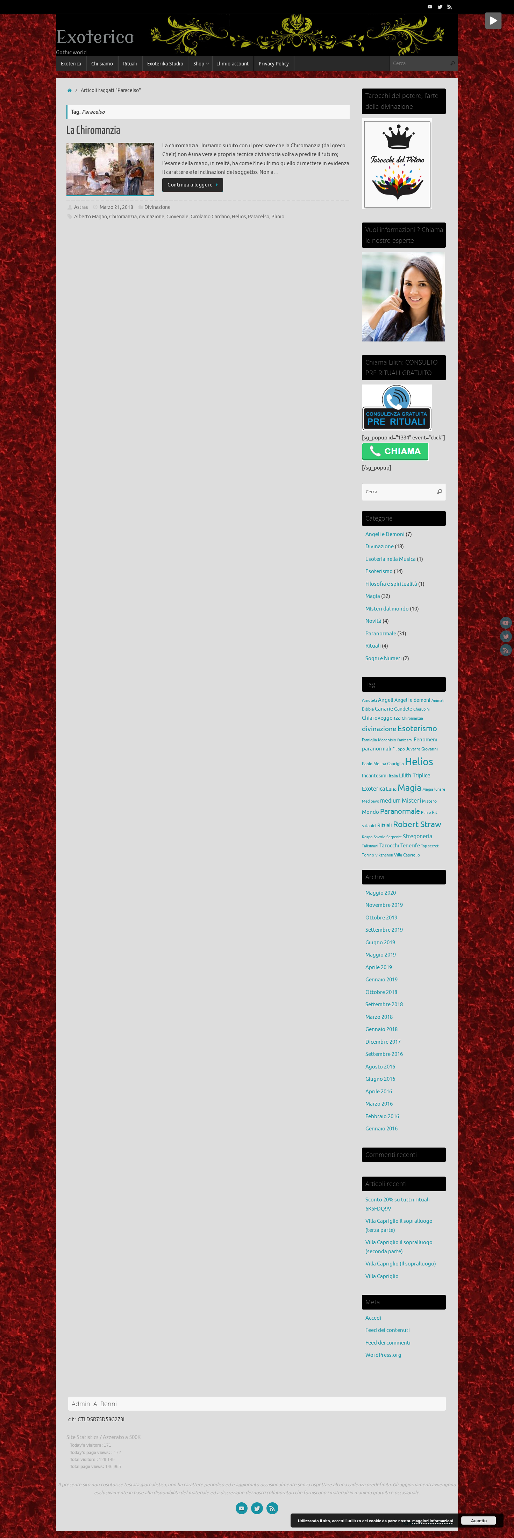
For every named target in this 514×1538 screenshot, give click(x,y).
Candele (403, 709)
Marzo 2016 (379, 1104)
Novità (373, 621)
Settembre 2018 (384, 1004)
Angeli (385, 700)
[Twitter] (440, 7)
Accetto (479, 1520)
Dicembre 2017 (383, 1042)
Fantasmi (405, 740)
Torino (368, 855)
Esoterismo (379, 571)
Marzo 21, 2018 (116, 207)
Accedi (373, 1318)
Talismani (370, 846)
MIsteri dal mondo (387, 609)
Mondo (370, 812)
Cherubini (421, 709)
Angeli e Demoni (385, 534)
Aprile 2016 (378, 1091)
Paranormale (380, 633)
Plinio (277, 217)
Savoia (379, 837)
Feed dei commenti (388, 1343)
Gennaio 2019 (381, 979)
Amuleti (369, 700)
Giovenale (177, 217)
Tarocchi (389, 845)
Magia (372, 596)
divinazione (151, 217)
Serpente (394, 837)
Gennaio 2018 (381, 1029)
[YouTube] (430, 7)
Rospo (367, 837)
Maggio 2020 (380, 893)
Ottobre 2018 (381, 992)
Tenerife (410, 845)
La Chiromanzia (93, 130)
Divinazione (157, 207)
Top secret (429, 846)
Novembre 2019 (384, 905)
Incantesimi (375, 776)
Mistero (429, 801)
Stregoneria (417, 836)
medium (390, 800)
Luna (391, 789)
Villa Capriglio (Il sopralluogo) (400, 1264)
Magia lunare (433, 789)
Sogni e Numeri (383, 658)
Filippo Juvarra (406, 749)
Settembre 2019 (384, 930)
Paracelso (258, 217)
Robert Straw (417, 824)
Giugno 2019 (380, 942)
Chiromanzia (123, 217)
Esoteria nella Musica (390, 559)
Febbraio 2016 (382, 1116)
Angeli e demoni (412, 700)
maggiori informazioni (432, 1520)
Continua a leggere (190, 185)
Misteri (411, 800)
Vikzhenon (384, 855)
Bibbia (368, 709)
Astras (81, 207)
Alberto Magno (90, 217)
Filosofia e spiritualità (391, 584)
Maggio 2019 (380, 955)
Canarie (384, 709)
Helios (239, 217)
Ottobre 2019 (381, 918)
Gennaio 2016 (381, 1129)
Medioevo (370, 801)
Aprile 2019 (378, 967)
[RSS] (450, 7)
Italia (393, 776)
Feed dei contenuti (387, 1330)
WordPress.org (383, 1355)
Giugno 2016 (380, 1079)
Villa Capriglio (407, 855)
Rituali (373, 646)
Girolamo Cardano (210, 217)
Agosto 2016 (380, 1067)
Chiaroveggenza (381, 718)
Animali (437, 700)
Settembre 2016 (384, 1054)
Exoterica (95, 37)
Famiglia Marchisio (379, 740)
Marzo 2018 (379, 1017)
